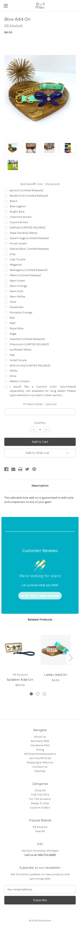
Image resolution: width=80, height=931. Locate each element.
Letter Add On (55, 675)
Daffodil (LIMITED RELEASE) (28, 227)
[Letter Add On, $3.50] (56, 650)
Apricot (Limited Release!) (26, 190)
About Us (40, 736)
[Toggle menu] (5, 5)
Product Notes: (40, 404)
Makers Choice (19, 381)
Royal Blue (16, 328)
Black (13, 201)
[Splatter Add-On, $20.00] (20, 650)
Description (40, 485)
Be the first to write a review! (40, 596)
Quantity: (40, 422)
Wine (13, 376)
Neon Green (17, 280)
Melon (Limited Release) (25, 275)
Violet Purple (18, 360)
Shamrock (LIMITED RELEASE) (29, 344)
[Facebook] (6, 469)
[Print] (20, 469)
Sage (13, 333)
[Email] (13, 469)
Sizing (40, 749)
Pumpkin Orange (21, 312)
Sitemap (40, 771)
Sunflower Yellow (20, 349)
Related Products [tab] (40, 619)
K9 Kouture (40, 827)
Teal (12, 355)
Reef (12, 323)
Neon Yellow (17, 296)
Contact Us (40, 766)
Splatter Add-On (20, 680)
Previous (5, 657)
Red (12, 318)
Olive (13, 302)
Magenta (16, 264)
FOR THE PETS (40, 794)
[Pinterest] (34, 469)
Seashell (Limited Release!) (27, 339)
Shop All (40, 790)
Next (70, 657)
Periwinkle (16, 307)
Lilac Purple (17, 259)
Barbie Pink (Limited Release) (29, 195)
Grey (13, 254)
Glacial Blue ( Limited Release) (29, 249)
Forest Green (18, 243)
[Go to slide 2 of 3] (37, 693)
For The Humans (40, 799)
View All (40, 831)
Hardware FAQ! (40, 745)
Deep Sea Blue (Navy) (23, 233)
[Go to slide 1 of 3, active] (31, 693)
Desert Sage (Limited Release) (29, 238)
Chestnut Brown (21, 217)
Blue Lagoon (18, 206)
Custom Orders (40, 807)
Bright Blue (17, 211)
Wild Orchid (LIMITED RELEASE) (30, 365)
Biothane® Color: (40, 184)
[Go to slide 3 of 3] (44, 693)
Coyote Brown (19, 222)
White (13, 370)
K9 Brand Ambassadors (40, 754)
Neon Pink (16, 291)
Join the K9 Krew (40, 758)
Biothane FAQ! (40, 741)
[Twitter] (27, 469)
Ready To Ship (40, 803)
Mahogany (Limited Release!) (29, 270)
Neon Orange (18, 286)
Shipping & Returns (40, 762)
